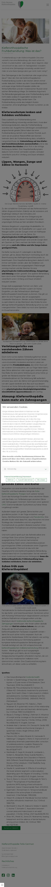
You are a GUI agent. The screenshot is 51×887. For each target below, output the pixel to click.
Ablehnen (10, 480)
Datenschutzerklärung (13, 476)
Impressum (27, 476)
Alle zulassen (41, 480)
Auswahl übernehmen (25, 480)
